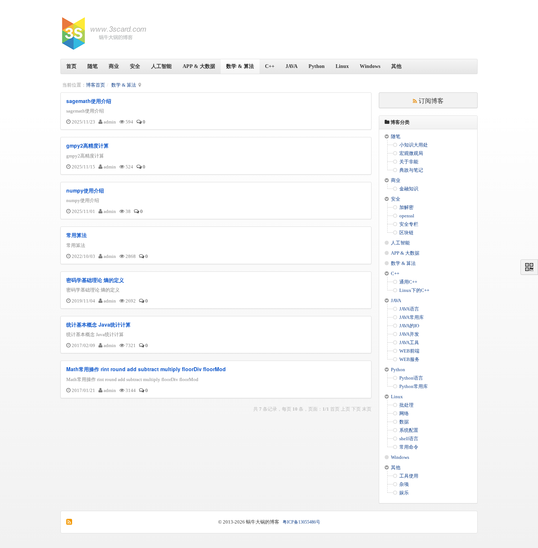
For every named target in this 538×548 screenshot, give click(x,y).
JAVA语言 (409, 309)
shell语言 (408, 438)
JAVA (291, 66)
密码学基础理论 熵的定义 (95, 279)
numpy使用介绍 (85, 190)
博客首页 (95, 85)
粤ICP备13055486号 (301, 522)
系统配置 (408, 430)
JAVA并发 (409, 334)
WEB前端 (409, 351)
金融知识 (408, 188)
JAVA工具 (409, 342)
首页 (71, 66)
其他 (396, 66)
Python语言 (411, 378)
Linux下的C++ (414, 290)
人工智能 (161, 66)
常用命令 (408, 447)
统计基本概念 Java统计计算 (98, 324)
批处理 (406, 405)
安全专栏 (408, 224)
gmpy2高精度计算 (87, 145)
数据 (404, 422)
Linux (342, 66)
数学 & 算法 (240, 66)
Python (317, 66)
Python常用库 (413, 386)
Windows (370, 66)
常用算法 (76, 235)
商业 (114, 66)
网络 (404, 413)
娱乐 (404, 492)
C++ (269, 66)
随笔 (92, 66)
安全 (135, 66)
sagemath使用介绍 (88, 100)
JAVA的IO (409, 325)
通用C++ (408, 282)
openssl (406, 215)
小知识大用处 (413, 145)
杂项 (404, 484)
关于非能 (408, 161)
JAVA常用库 (411, 317)
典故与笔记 (411, 170)
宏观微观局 (411, 153)
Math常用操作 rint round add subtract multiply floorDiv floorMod (146, 369)
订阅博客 (430, 100)
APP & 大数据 (199, 66)
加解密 (406, 207)
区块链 (406, 232)
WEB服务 (409, 359)
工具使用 (408, 476)
